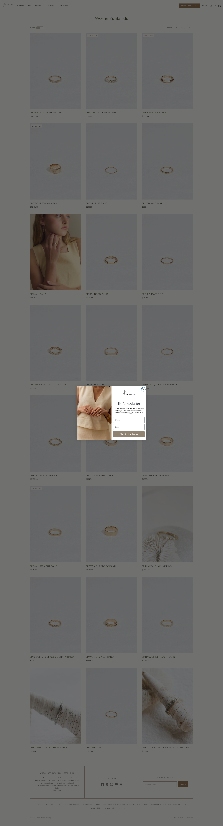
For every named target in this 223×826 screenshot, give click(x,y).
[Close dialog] (143, 389)
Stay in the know (129, 434)
